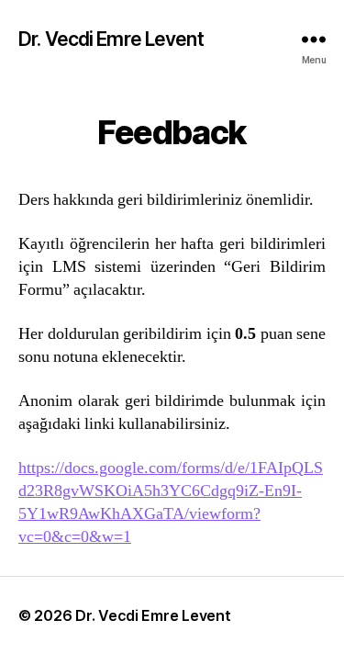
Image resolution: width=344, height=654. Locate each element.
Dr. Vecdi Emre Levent (111, 39)
